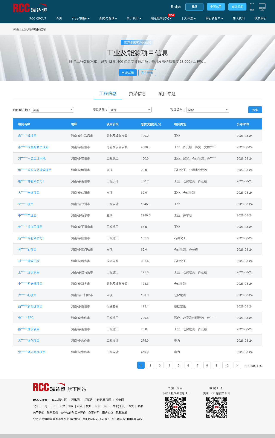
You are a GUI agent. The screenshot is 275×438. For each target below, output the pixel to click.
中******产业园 (27, 215)
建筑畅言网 (104, 399)
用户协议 (107, 412)
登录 (194, 6)
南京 (97, 406)
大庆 (106, 406)
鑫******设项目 (27, 135)
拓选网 (120, 399)
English (176, 6)
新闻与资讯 (107, 18)
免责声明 (93, 412)
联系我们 (260, 18)
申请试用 (216, 6)
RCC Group (40, 399)
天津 (62, 406)
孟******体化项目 (29, 340)
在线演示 (237, 6)
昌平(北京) (118, 406)
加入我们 (239, 18)
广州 (53, 406)
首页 (59, 18)
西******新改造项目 (30, 306)
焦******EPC (26, 317)
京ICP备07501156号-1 (96, 419)
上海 (44, 406)
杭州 (89, 406)
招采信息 (137, 93)
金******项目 (26, 204)
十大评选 (187, 18)
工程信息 (107, 93)
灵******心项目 (27, 249)
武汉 (80, 406)
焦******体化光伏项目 (32, 352)
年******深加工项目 (30, 226)
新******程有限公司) (31, 238)
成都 (140, 406)
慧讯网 (75, 399)
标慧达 (88, 399)
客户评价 (147, 72)
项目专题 (167, 93)
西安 (131, 406)
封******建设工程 (29, 261)
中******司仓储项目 (30, 283)
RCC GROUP (37, 18)
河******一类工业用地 (32, 158)
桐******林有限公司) (31, 181)
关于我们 (133, 18)
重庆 (71, 406)
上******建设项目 (29, 272)
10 (227, 365)
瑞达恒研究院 (160, 18)
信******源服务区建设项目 (35, 169)
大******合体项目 (29, 192)
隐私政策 (121, 412)
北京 (36, 406)
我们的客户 (213, 18)
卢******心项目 (27, 295)
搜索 (255, 110)
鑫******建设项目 (29, 329)
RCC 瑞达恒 (59, 399)
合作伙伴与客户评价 (73, 412)
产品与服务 (80, 18)
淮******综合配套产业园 (33, 147)
